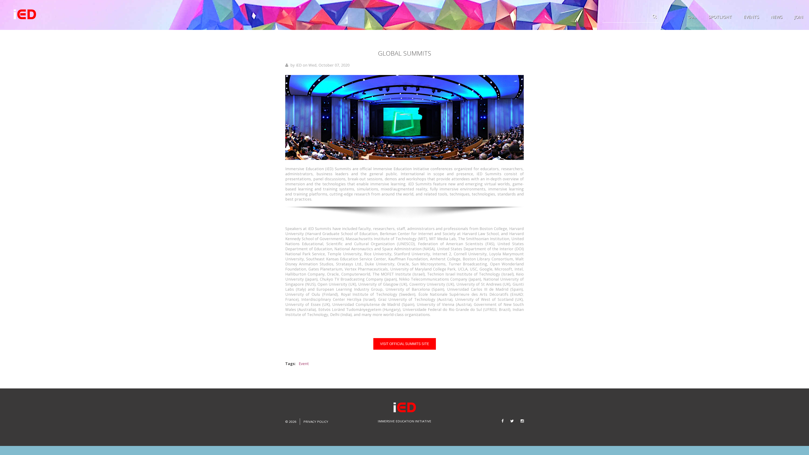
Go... (692, 17)
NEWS (776, 17)
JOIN (798, 17)
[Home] (24, 14)
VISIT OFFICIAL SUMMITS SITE (404, 344)
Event (304, 363)
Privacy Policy (315, 421)
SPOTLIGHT (720, 17)
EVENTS (751, 17)
